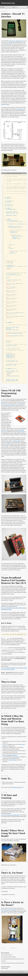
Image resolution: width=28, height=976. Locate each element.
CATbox (3, 402)
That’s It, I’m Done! (12, 872)
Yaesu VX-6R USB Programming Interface (11, 393)
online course (16, 756)
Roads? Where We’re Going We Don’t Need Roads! (13, 833)
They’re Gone (8, 681)
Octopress (22, 971)
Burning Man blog (17, 787)
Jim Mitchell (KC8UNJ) (9, 405)
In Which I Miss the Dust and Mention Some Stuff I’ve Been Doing (13, 720)
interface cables (16, 441)
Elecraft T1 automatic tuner (16, 41)
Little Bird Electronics (19, 431)
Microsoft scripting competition (8, 909)
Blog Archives (14, 948)
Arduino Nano (20, 109)
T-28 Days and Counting (9, 796)
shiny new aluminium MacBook (10, 755)
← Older (3, 948)
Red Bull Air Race (13, 760)
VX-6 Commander (20, 403)
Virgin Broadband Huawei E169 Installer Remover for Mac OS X (13, 580)
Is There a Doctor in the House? (12, 903)
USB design (7, 442)
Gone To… (7, 778)
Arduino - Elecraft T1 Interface (13, 15)
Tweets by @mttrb (4, 968)
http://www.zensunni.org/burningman (10, 815)
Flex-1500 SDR (8, 42)
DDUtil (23, 59)
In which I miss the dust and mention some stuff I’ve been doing (12, 963)
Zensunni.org (8, 2)
